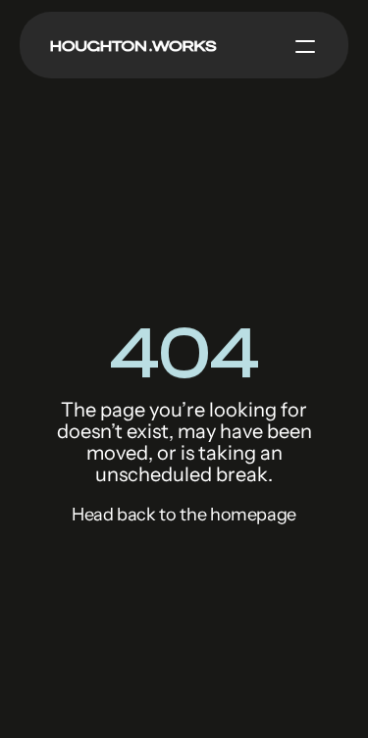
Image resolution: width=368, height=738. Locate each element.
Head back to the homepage (184, 514)
